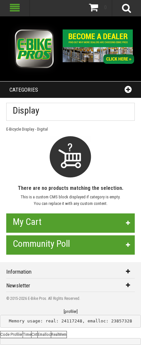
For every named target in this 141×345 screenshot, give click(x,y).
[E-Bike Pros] (34, 49)
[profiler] (71, 311)
